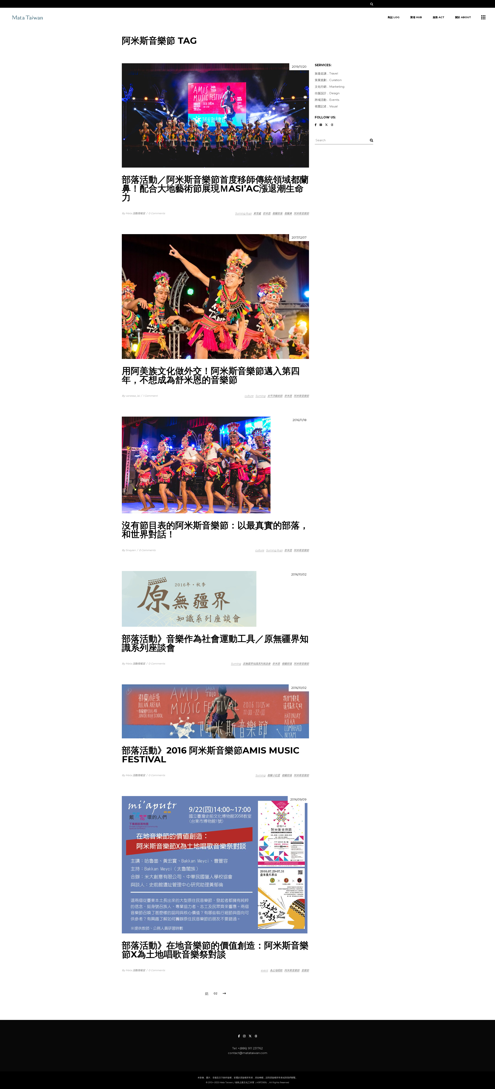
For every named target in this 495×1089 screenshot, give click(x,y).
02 (215, 993)
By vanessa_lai (131, 395)
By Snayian (129, 550)
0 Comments (156, 213)
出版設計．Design (327, 93)
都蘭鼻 (288, 213)
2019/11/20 (299, 66)
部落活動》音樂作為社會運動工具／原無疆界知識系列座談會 (215, 643)
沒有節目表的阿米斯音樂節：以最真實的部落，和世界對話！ (215, 530)
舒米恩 (267, 213)
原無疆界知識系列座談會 (257, 663)
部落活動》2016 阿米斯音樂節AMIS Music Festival (210, 755)
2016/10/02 (298, 574)
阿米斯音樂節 (301, 213)
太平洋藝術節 (274, 395)
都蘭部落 (277, 213)
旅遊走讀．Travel (326, 73)
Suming (260, 395)
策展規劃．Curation (328, 80)
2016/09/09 (298, 799)
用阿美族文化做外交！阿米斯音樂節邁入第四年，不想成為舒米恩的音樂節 (211, 375)
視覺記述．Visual (326, 106)
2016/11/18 (299, 420)
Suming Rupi (243, 213)
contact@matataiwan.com (247, 1053)
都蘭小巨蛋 (273, 775)
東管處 (257, 213)
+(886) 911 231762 (250, 1048)
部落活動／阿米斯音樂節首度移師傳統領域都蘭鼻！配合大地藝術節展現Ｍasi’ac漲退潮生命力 (215, 188)
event (264, 970)
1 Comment (150, 395)
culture (249, 395)
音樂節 (305, 970)
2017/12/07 (299, 237)
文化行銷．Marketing (329, 86)
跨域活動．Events (327, 100)
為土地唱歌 (276, 970)
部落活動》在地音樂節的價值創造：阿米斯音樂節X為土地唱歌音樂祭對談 (215, 950)
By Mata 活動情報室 (133, 213)
